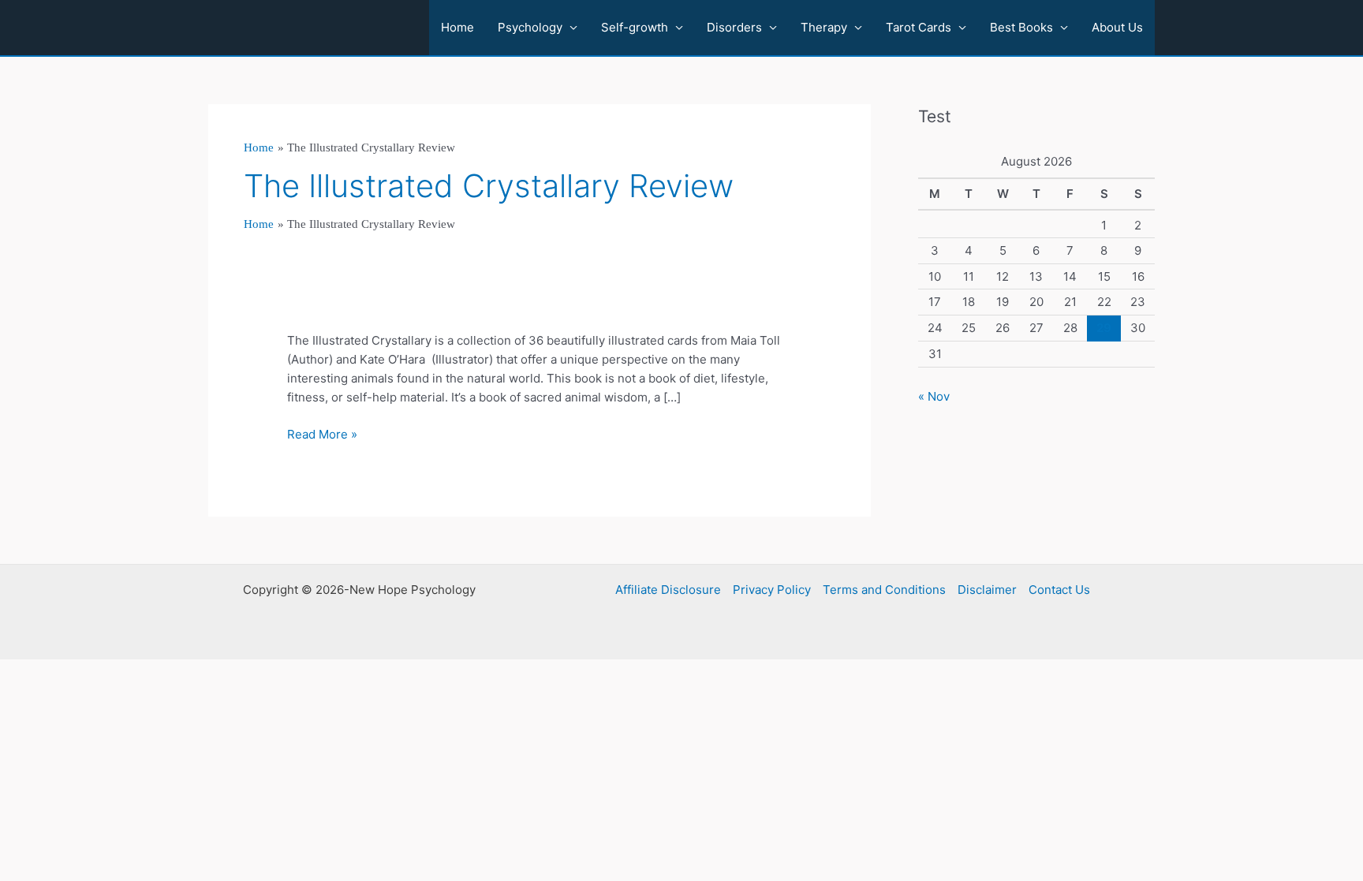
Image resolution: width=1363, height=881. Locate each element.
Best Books (1021, 27)
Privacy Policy (772, 589)
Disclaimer (987, 589)
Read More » (322, 435)
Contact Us (1059, 589)
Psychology (530, 27)
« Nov (934, 396)
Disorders (734, 27)
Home (457, 27)
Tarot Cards (918, 27)
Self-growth (634, 27)
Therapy (824, 27)
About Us (1117, 27)
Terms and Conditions (884, 589)
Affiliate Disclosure (668, 589)
